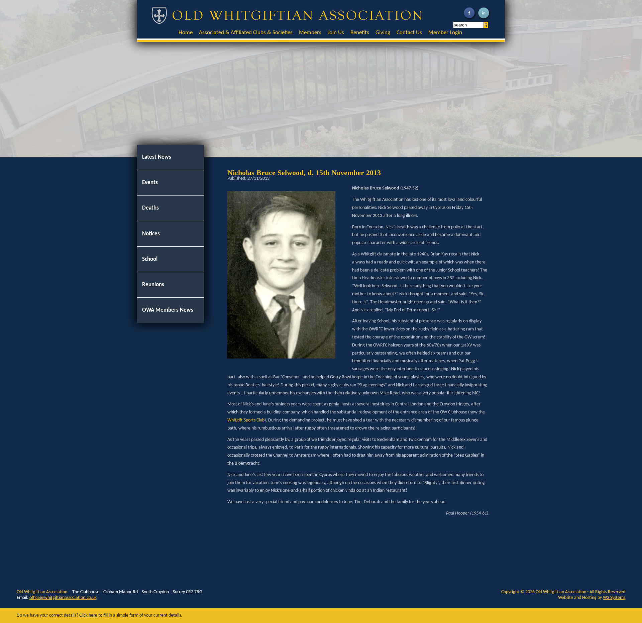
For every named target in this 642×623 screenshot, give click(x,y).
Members (310, 32)
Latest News (156, 157)
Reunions (153, 285)
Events (150, 182)
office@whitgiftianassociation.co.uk (63, 597)
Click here (88, 615)
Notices (151, 234)
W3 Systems (614, 597)
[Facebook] (470, 19)
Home (186, 32)
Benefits (359, 32)
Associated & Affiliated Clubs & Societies (246, 32)
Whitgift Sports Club (245, 420)
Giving (383, 32)
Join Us (336, 32)
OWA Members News (167, 310)
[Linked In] (484, 19)
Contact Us (409, 32)
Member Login (445, 32)
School (149, 259)
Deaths (150, 208)
